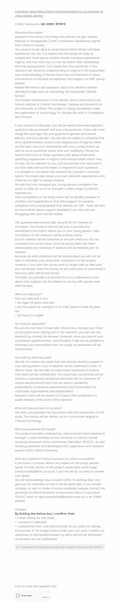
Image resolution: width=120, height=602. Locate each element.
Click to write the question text (36, 586)
